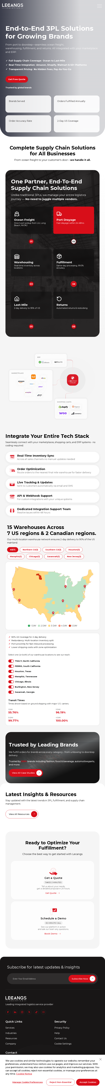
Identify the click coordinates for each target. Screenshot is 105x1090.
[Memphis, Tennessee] (62, 600)
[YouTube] (43, 1012)
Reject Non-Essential (60, 1082)
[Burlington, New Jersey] (84, 586)
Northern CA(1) (30, 549)
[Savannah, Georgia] (78, 606)
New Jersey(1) (74, 556)
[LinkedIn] (15, 1012)
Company (10, 1043)
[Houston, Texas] (53, 613)
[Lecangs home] (12, 6)
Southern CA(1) (53, 549)
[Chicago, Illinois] (65, 586)
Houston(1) (74, 549)
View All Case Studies (23, 773)
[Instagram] (22, 1012)
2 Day (43, 626)
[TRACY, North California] (13, 589)
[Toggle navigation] (99, 6)
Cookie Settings (62, 1043)
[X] (29, 1012)
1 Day (33, 626)
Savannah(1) (53, 556)
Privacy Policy (61, 1027)
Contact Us (60, 1038)
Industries (10, 1033)
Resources (11, 1038)
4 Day (64, 626)
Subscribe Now (80, 978)
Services (9, 1027)
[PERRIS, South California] (19, 600)
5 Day (74, 626)
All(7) (12, 549)
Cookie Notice (24, 1074)
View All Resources (19, 814)
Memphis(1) (16, 556)
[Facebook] (7, 1012)
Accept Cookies (88, 1082)
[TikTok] (36, 1012)
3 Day (54, 626)
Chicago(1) (34, 556)
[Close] (100, 1059)
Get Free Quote (16, 79)
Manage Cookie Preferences (27, 1082)
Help (57, 1033)
